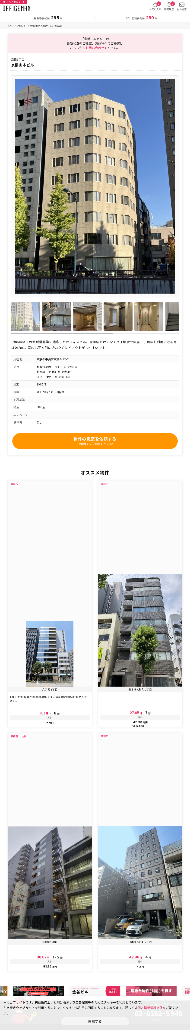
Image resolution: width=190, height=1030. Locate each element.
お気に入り (155, 6)
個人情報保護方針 (150, 1007)
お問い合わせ (95, 48)
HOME (10, 25)
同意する (95, 1021)
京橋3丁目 (21, 25)
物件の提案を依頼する (94, 441)
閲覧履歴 (169, 6)
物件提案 (182, 9)
